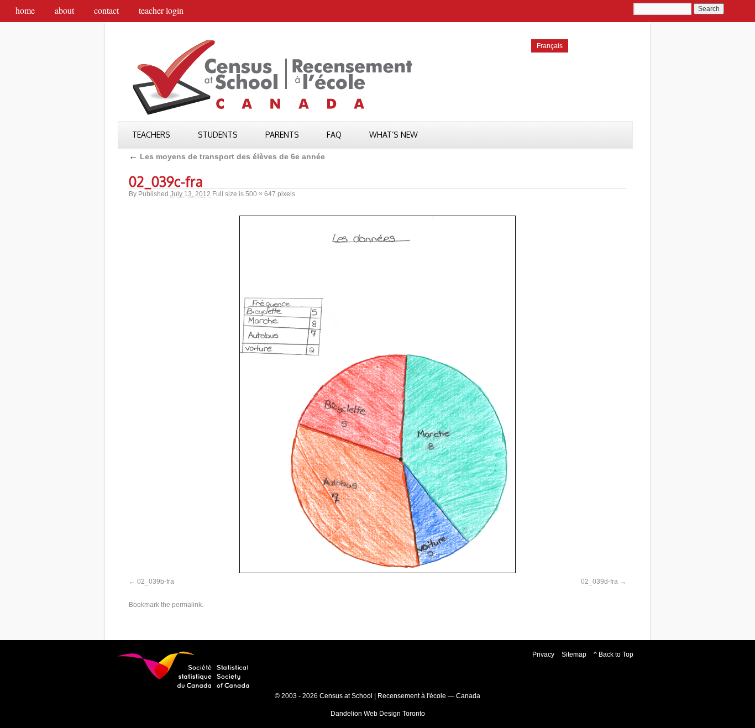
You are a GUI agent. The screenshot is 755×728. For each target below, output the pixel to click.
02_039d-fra (599, 581)
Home (25, 10)
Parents (282, 134)
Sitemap (574, 654)
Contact (106, 10)
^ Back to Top (613, 654)
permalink (187, 605)
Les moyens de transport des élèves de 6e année (227, 156)
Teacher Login (161, 10)
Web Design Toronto (394, 713)
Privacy (543, 654)
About (64, 10)
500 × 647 (260, 194)
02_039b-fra (155, 581)
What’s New (393, 134)
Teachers (151, 134)
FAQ (334, 134)
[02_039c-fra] (377, 394)
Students (218, 134)
